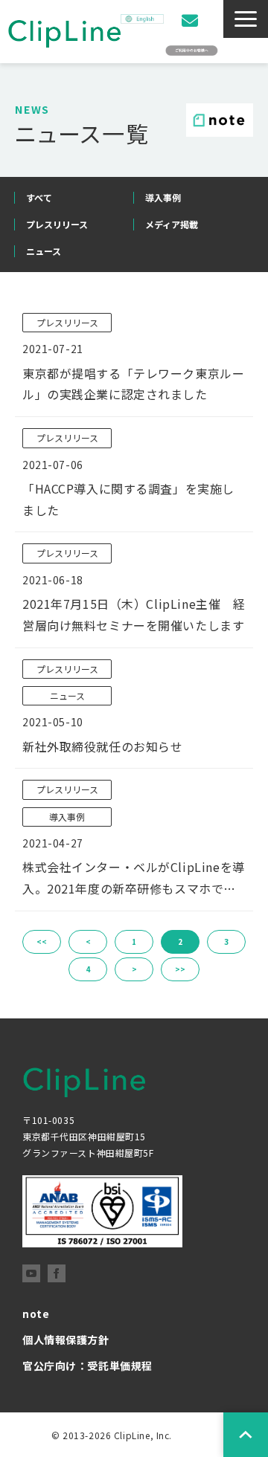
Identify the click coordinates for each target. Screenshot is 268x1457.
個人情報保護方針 (65, 1339)
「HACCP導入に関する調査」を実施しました (128, 499)
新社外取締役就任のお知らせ (102, 746)
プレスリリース (57, 224)
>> (180, 969)
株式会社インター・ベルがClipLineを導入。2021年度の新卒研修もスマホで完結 (133, 878)
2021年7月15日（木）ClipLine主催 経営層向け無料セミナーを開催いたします (133, 614)
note (35, 1313)
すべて (39, 197)
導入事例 (163, 197)
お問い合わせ (191, 20)
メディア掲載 (171, 224)
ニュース (43, 251)
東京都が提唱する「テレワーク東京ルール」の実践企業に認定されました (133, 384)
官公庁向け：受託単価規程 (87, 1365)
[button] (245, 19)
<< (41, 941)
